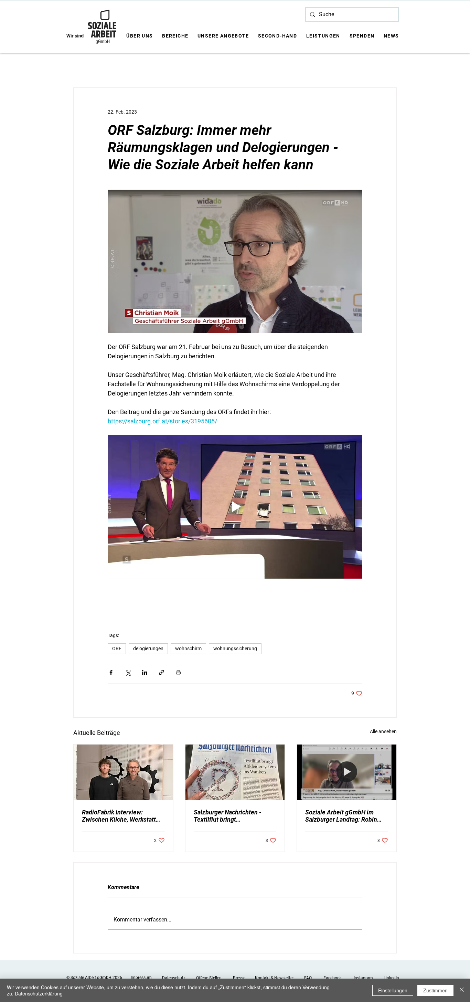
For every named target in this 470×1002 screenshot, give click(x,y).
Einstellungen (392, 990)
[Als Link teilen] (161, 672)
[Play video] (235, 506)
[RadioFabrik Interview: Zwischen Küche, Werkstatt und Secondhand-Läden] (123, 772)
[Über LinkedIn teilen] (144, 672)
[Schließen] (462, 990)
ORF (116, 648)
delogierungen (148, 648)
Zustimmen (435, 990)
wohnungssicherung (235, 648)
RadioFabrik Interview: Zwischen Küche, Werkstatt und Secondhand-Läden (119, 816)
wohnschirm (188, 648)
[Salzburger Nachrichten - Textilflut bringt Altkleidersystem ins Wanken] (235, 772)
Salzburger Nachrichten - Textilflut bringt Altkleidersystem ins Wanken (233, 816)
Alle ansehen (383, 731)
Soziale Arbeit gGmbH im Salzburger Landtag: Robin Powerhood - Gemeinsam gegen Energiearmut (341, 816)
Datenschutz (173, 977)
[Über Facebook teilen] (111, 672)
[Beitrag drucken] (178, 672)
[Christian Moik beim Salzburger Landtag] (346, 772)
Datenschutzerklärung (39, 993)
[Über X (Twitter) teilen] (128, 672)
